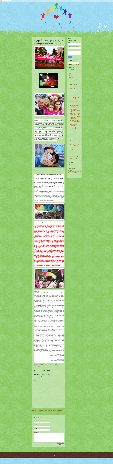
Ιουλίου (71, 88)
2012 (70, 164)
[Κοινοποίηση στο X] (36, 366)
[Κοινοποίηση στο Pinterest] (39, 366)
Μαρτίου (72, 154)
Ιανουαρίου (72, 158)
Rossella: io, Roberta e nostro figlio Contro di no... (75, 121)
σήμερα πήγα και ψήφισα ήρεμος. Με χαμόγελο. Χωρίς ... (75, 138)
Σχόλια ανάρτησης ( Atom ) (43, 412)
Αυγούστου (72, 86)
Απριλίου (72, 152)
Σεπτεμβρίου (72, 84)
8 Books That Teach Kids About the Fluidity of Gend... (75, 98)
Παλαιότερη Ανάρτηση (58, 410)
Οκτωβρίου (72, 82)
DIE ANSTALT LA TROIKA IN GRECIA (75, 130)
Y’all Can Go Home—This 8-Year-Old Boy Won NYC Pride (75, 145)
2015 (70, 77)
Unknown (71, 170)
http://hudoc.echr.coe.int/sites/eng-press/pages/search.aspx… (45, 140)
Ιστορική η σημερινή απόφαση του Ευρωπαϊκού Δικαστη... (75, 106)
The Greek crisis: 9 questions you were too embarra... (75, 141)
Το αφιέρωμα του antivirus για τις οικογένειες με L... (75, 134)
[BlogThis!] (35, 366)
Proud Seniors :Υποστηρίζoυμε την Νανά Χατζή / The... (74, 94)
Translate (77, 64)
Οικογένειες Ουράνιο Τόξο (74, 172)
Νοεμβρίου (72, 80)
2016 (70, 75)
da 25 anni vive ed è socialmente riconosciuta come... (75, 110)
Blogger (62, 455)
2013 (70, 162)
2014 (70, 160)
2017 (70, 73)
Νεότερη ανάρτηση (38, 410)
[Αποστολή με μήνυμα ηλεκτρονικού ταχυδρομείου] (34, 366)
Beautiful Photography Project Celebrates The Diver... (75, 90)
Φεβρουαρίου (73, 156)
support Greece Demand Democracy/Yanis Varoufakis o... (75, 117)
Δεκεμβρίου (72, 79)
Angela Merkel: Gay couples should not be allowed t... (75, 114)
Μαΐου (71, 151)
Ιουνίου (71, 149)
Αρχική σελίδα (48, 410)
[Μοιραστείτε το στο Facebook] (38, 366)
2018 (70, 71)
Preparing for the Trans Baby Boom (74, 125)
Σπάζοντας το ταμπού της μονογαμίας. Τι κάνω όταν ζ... (75, 102)
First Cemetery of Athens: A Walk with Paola (75, 128)
